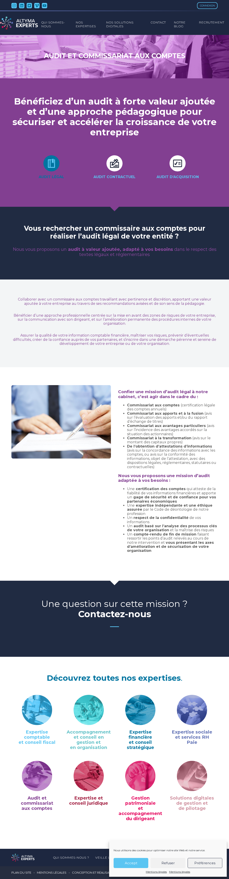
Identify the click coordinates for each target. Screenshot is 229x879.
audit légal (51, 177)
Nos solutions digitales (120, 24)
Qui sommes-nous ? (71, 858)
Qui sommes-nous (53, 24)
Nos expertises (86, 24)
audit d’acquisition (178, 177)
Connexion (207, 5)
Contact (158, 22)
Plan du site (21, 872)
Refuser (168, 863)
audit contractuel (114, 177)
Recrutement (211, 22)
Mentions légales (156, 871)
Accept (131, 863)
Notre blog (179, 24)
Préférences (204, 863)
